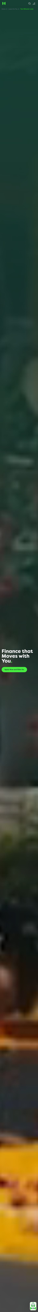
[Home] (7, 3)
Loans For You (13, 9)
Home (4, 9)
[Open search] (29, 3)
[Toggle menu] (34, 3)
